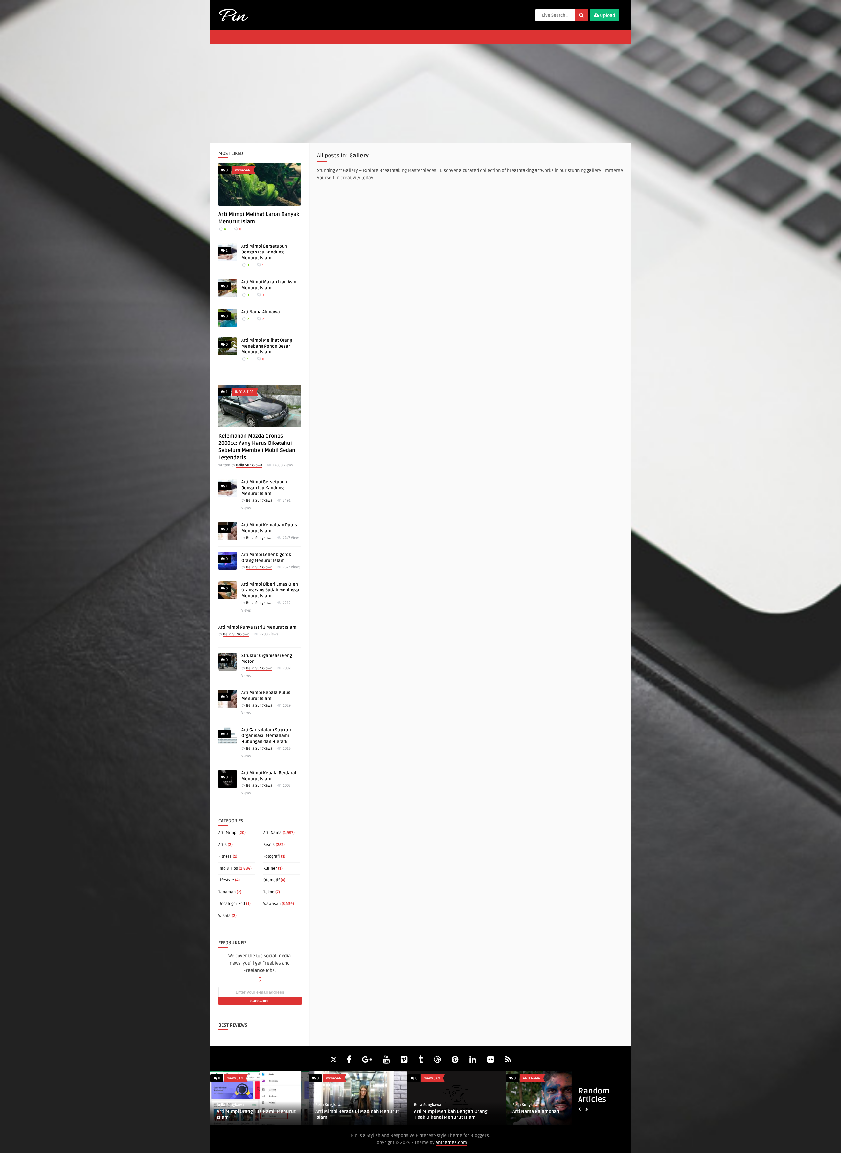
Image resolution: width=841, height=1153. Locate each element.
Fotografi (271, 856)
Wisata (224, 915)
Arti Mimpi (228, 832)
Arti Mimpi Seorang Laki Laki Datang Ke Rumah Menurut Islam (456, 1114)
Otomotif (271, 880)
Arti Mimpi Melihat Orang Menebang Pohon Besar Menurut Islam (266, 346)
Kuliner (270, 868)
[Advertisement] (420, 94)
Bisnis (269, 844)
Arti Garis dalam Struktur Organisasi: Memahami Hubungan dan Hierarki (266, 735)
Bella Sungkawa (249, 465)
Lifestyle (226, 880)
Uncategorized (231, 903)
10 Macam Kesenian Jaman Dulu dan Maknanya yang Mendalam (256, 1114)
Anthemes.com (451, 1142)
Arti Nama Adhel (529, 1111)
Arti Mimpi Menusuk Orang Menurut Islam (354, 1114)
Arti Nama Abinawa (260, 312)
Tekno (268, 892)
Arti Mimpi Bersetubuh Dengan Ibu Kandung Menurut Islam (264, 252)
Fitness (225, 856)
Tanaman (227, 892)
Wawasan (242, 170)
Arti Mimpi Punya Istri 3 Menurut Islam (257, 627)
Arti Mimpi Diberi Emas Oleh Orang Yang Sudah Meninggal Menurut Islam (271, 590)
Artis (222, 844)
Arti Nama (272, 832)
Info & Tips (244, 392)
